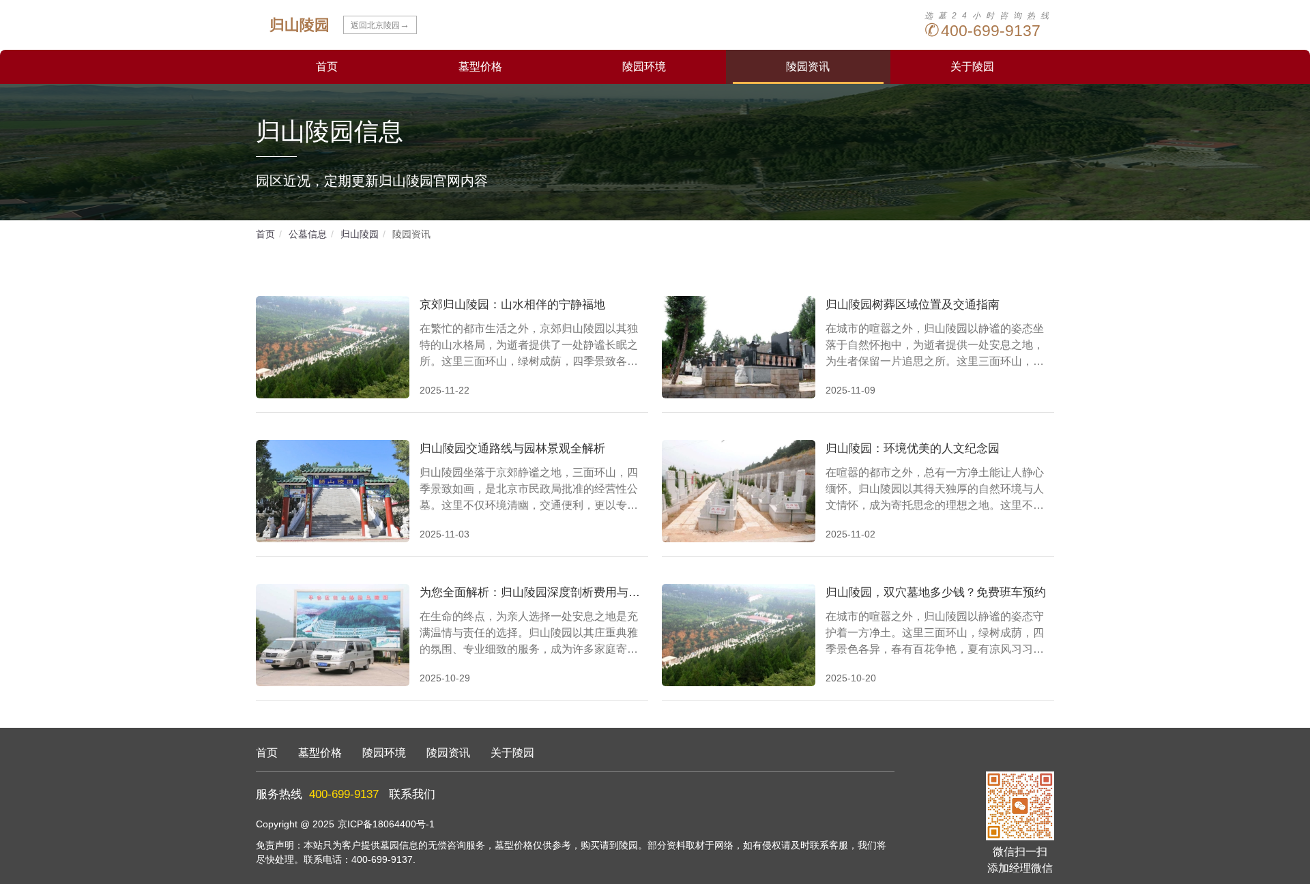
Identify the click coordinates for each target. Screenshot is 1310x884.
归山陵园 (359, 234)
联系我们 (412, 794)
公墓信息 (308, 234)
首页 (327, 66)
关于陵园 (972, 66)
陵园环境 (644, 66)
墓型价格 (480, 66)
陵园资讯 (808, 66)
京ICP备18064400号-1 (386, 824)
